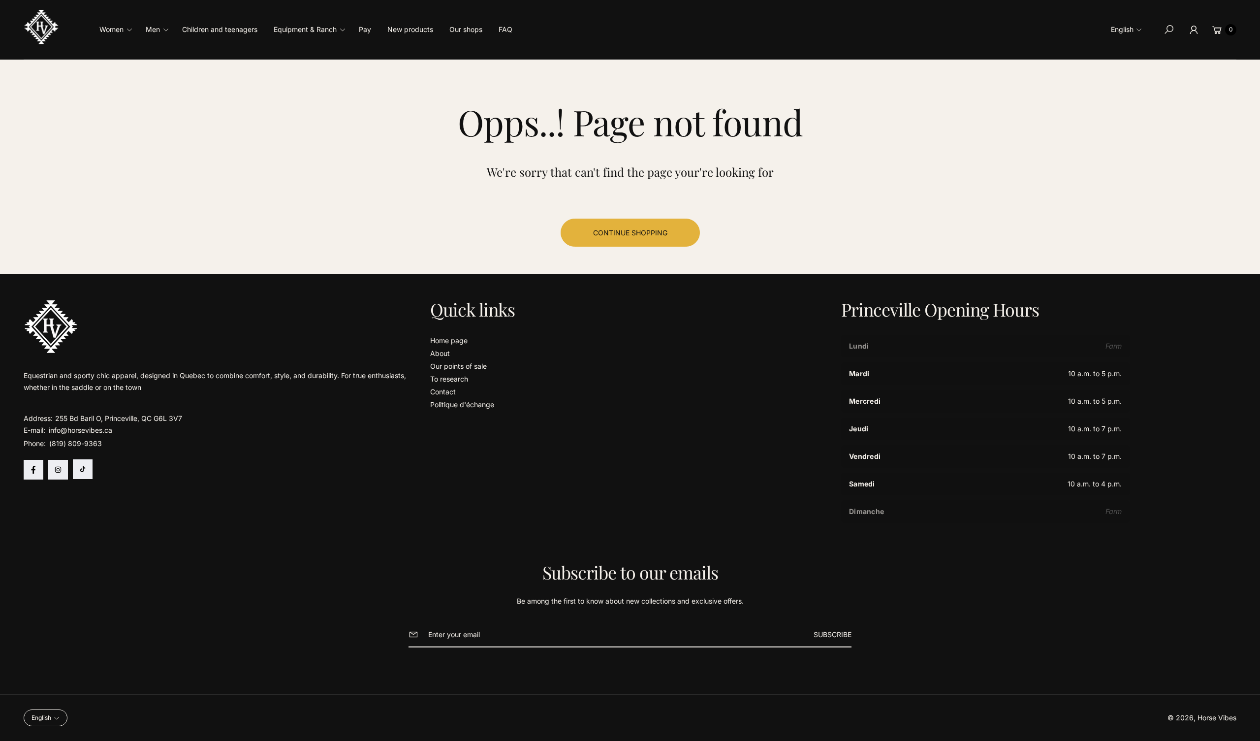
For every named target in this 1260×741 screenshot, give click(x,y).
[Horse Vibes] (42, 27)
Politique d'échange (462, 404)
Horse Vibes (1216, 717)
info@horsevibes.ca (79, 430)
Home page (449, 340)
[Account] (1193, 29)
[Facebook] (33, 470)
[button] (118, 29)
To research (449, 379)
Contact (443, 391)
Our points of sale (458, 366)
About (440, 353)
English (1122, 29)
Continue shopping (630, 232)
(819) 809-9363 (75, 443)
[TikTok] (83, 469)
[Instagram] (58, 470)
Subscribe (832, 634)
